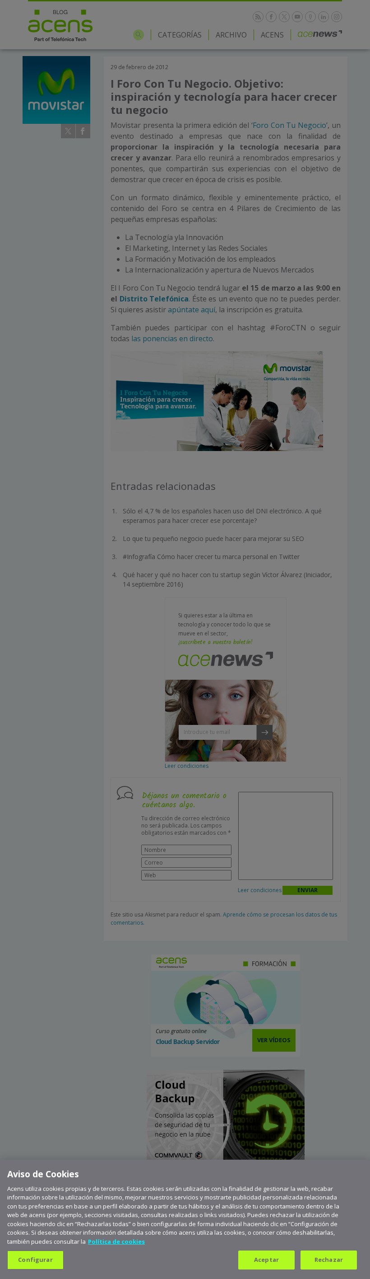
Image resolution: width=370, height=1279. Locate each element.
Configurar (35, 1259)
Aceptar (266, 1259)
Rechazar (328, 1259)
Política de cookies (116, 1241)
